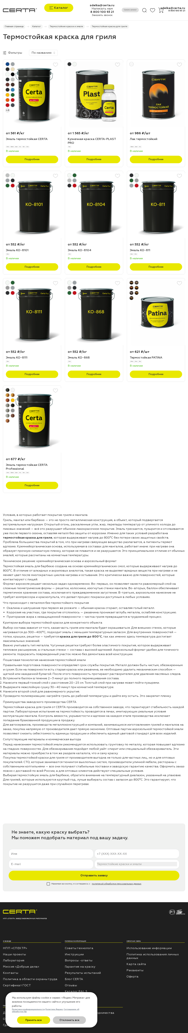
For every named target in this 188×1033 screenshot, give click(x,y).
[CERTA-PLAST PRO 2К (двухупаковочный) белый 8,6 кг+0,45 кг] (94, 94)
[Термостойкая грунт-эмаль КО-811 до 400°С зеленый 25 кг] (156, 206)
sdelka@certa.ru (102, 5)
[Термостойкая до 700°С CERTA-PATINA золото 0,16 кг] (156, 313)
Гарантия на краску (80, 967)
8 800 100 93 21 (102, 12)
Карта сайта (136, 964)
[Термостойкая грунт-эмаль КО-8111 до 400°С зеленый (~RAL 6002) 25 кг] (32, 313)
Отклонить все (69, 1020)
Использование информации (149, 948)
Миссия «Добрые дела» (21, 967)
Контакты (10, 973)
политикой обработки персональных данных (116, 883)
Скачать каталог (130, 10)
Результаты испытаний (83, 973)
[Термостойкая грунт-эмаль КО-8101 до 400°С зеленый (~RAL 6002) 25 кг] (32, 206)
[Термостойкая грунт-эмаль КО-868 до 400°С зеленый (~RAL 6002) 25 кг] (94, 313)
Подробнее (32, 159)
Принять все (33, 1020)
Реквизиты (134, 970)
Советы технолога (79, 948)
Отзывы (71, 985)
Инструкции (74, 954)
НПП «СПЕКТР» (15, 948)
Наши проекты (14, 954)
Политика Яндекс (54, 1009)
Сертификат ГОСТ (17, 985)
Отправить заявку (94, 875)
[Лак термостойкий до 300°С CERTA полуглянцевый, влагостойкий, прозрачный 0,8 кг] (156, 94)
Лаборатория (13, 960)
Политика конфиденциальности (28, 1009)
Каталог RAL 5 (76, 991)
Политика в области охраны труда (30, 979)
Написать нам (102, 8)
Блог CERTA (74, 979)
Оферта (132, 976)
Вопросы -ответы (79, 960)
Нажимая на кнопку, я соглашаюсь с (96, 883)
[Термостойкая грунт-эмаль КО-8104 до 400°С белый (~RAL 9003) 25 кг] (94, 206)
